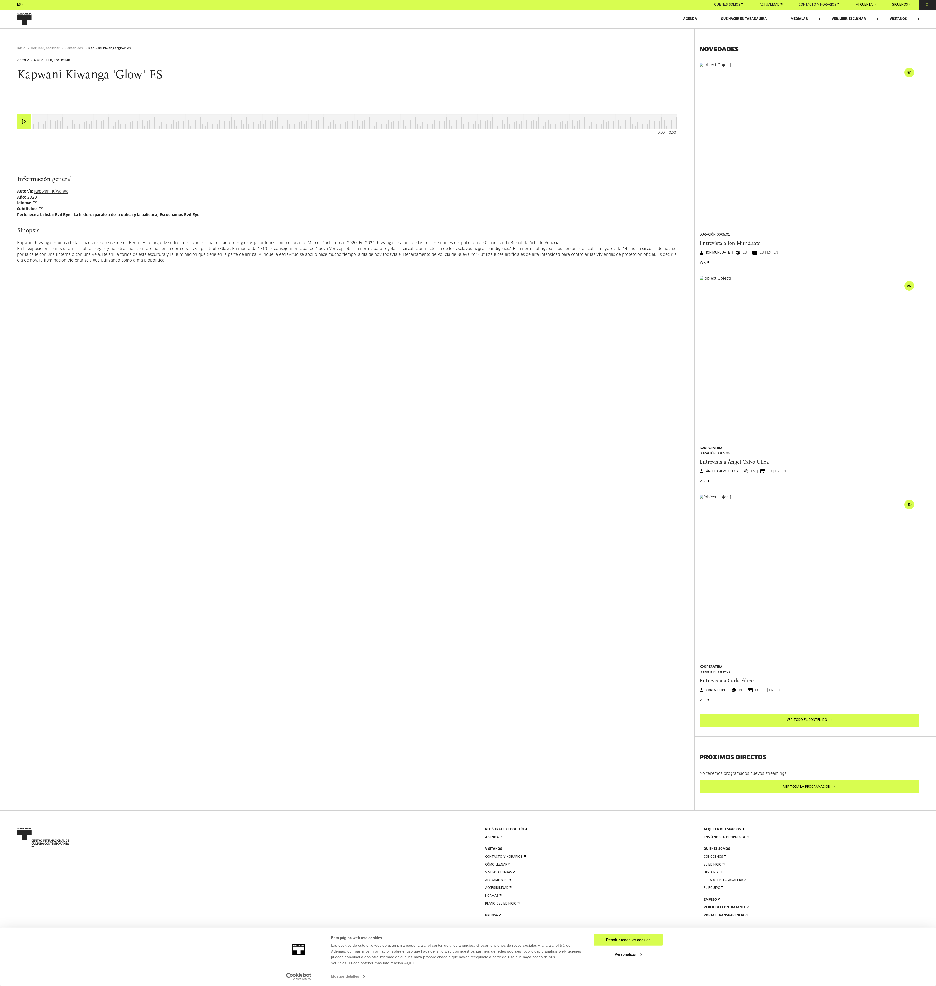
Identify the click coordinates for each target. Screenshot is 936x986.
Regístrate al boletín (504, 829)
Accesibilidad (496, 888)
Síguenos (900, 4)
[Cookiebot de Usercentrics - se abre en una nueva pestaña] (298, 976)
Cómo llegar (496, 864)
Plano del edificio (501, 903)
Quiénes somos (727, 4)
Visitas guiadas (498, 872)
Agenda (690, 18)
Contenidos (74, 48)
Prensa (491, 915)
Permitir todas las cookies (628, 940)
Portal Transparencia (724, 915)
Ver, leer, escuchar (849, 18)
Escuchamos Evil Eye (179, 215)
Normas (491, 895)
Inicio (21, 48)
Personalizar (625, 954)
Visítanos (898, 18)
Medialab (799, 18)
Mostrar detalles (345, 976)
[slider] (32, 115)
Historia (711, 872)
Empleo (710, 899)
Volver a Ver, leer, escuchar (45, 60)
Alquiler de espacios (722, 829)
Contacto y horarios (817, 4)
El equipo (712, 888)
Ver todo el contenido (807, 720)
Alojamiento (496, 880)
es (19, 4)
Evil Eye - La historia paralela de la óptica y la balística (106, 215)
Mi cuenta (864, 4)
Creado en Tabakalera (723, 880)
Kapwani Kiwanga (51, 191)
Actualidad (770, 4)
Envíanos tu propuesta (724, 837)
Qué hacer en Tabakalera (744, 18)
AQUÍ (409, 963)
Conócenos (713, 856)
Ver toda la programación (806, 786)
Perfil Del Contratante (725, 907)
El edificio (713, 864)
